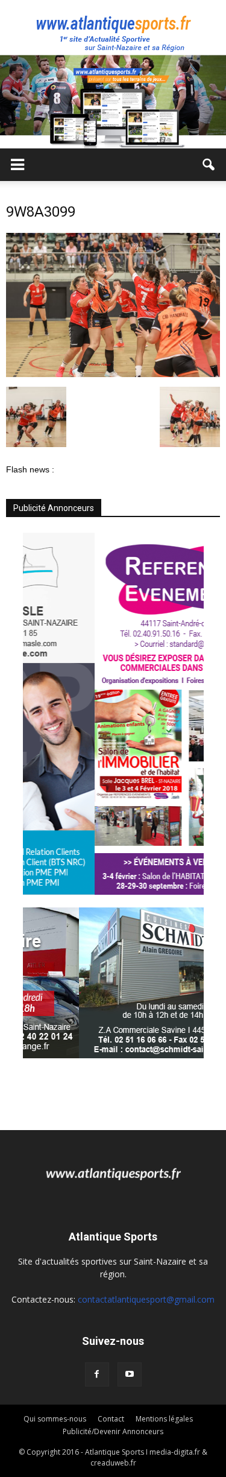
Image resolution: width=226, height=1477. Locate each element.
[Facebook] (97, 1374)
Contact (111, 1419)
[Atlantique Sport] (113, 28)
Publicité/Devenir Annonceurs (113, 1431)
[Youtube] (130, 1374)
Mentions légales (164, 1419)
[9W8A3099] (113, 374)
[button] (209, 164)
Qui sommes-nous (55, 1419)
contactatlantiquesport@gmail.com (146, 1299)
